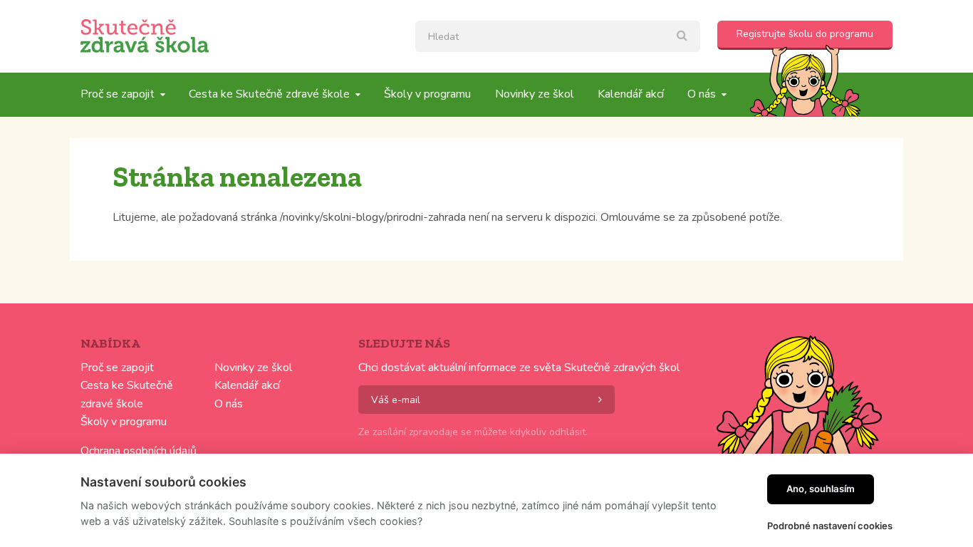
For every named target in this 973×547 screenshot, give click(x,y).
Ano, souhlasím (820, 488)
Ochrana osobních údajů (138, 451)
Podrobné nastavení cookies (830, 525)
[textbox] (557, 36)
